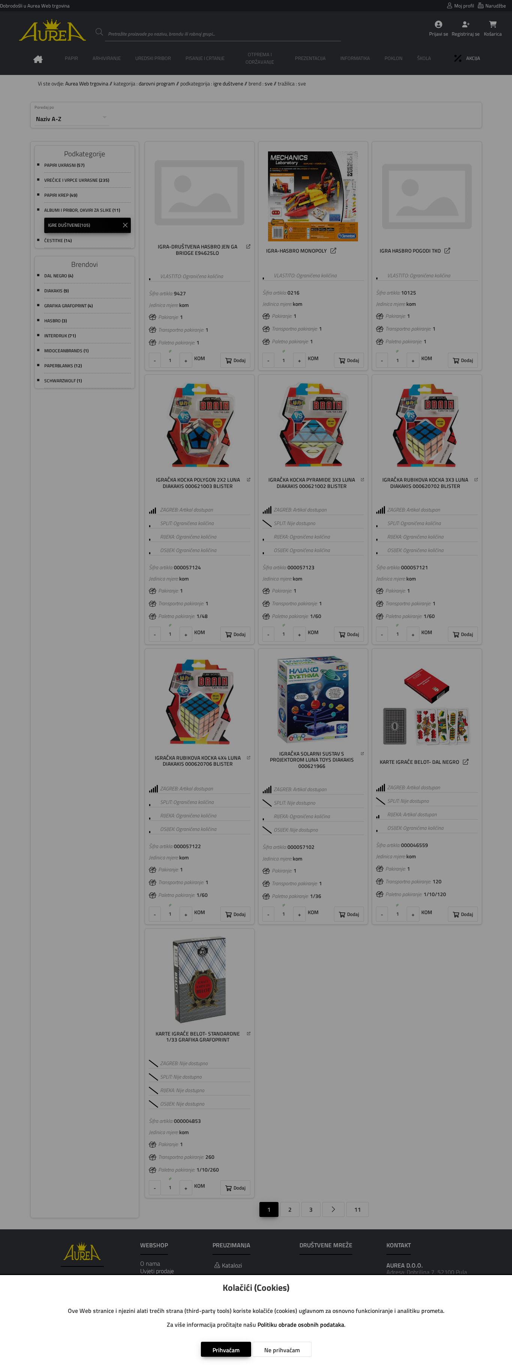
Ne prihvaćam (282, 1350)
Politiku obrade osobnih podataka (300, 1324)
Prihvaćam (226, 1350)
